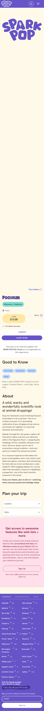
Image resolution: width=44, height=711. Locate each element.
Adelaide (5, 603)
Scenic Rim (26, 667)
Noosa (4, 656)
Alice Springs (27, 603)
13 (34, 639)
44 (14, 613)
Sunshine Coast (7, 672)
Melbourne (6, 644)
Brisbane (25, 613)
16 (32, 634)
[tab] (8, 596)
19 (14, 618)
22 (34, 649)
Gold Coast (26, 629)
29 (32, 624)
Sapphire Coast (7, 667)
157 (34, 613)
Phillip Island (6, 662)
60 (13, 603)
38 (32, 618)
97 (35, 629)
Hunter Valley (7, 639)
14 (36, 603)
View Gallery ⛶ (35, 289)
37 (14, 624)
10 (19, 677)
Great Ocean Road (9, 634)
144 (32, 672)
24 (17, 639)
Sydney (25, 672)
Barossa (25, 608)
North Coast (26, 656)
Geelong (5, 629)
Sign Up (22, 568)
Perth (24, 662)
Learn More (22, 338)
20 (12, 629)
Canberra (5, 623)
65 (31, 662)
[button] (38, 4)
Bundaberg (6, 618)
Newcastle (26, 649)
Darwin (24, 623)
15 (20, 634)
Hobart (24, 634)
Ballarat (5, 608)
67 (18, 672)
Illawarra (25, 639)
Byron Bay (6, 613)
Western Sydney (8, 677)
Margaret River (28, 644)
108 (15, 644)
